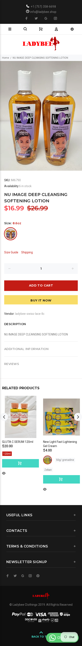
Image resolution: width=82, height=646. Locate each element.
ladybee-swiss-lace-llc (29, 313)
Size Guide (11, 252)
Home (5, 57)
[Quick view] (4, 473)
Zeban (48, 469)
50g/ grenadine (65, 459)
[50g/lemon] (47, 460)
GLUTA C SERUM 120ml (17, 441)
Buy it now (40, 300)
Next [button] (78, 116)
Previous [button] (4, 116)
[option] (41, 116)
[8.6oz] (10, 233)
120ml (7, 453)
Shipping (27, 252)
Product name (35, 629)
